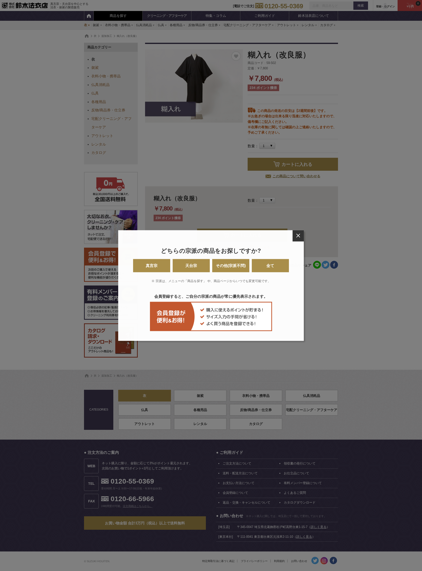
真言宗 (152, 266)
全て (270, 266)
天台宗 (191, 266)
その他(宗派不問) (231, 266)
